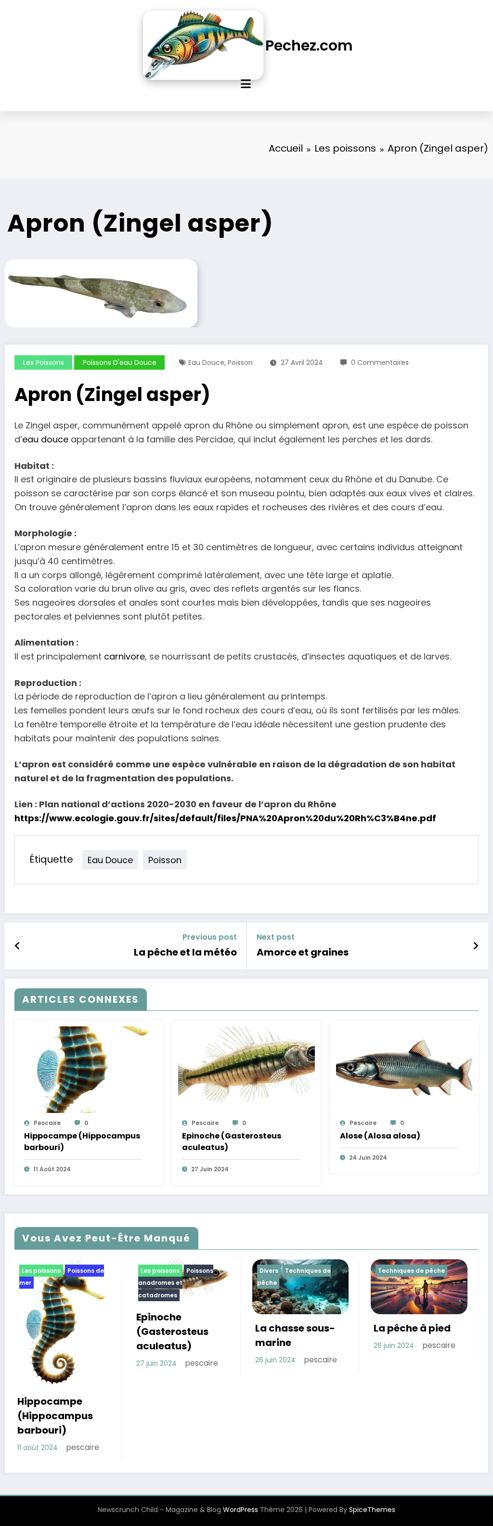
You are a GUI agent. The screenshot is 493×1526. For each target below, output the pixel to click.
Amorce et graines (303, 952)
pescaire (47, 1123)
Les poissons (43, 362)
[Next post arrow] (476, 946)
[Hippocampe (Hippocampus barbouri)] (88, 1068)
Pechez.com (309, 45)
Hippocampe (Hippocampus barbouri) (82, 1141)
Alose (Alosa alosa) (380, 1135)
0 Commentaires (380, 362)
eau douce (45, 439)
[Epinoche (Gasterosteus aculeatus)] (246, 1068)
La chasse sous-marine (295, 1335)
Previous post (209, 937)
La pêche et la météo (185, 952)
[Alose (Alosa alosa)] (404, 1068)
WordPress (240, 1509)
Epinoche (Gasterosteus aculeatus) (231, 1141)
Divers (268, 1271)
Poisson (240, 362)
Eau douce (206, 362)
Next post (276, 937)
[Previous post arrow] (17, 946)
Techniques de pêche (411, 1271)
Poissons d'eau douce (119, 362)
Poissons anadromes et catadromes (175, 1283)
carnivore (124, 656)
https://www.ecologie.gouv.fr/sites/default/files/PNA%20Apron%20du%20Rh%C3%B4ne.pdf (225, 818)
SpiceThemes (372, 1509)
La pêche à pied (412, 1328)
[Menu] (246, 84)
